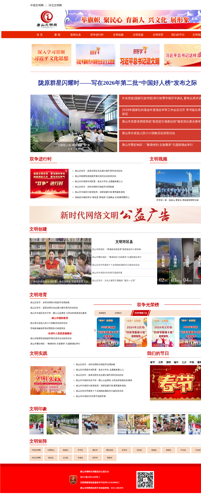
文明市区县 (124, 242)
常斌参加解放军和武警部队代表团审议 (47, 328)
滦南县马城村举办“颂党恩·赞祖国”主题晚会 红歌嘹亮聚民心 (102, 197)
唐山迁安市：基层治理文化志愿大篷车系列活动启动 (98, 171)
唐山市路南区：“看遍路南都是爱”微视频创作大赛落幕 (116, 249)
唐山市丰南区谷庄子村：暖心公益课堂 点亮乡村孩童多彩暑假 (58, 313)
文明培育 (38, 294)
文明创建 (38, 229)
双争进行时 (41, 158)
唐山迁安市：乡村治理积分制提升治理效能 (94, 187)
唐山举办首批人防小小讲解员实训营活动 (48, 323)
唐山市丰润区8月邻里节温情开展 (107, 272)
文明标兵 (118, 313)
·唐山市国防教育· (60, 318)
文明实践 (38, 353)
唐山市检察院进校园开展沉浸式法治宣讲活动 (95, 176)
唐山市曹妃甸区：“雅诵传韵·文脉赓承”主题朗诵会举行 (117, 257)
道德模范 (102, 313)
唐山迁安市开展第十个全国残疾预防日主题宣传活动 (115, 265)
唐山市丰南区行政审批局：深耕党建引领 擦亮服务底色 (100, 192)
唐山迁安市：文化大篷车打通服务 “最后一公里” (113, 280)
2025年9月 (157, 345)
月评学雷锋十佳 (140, 313)
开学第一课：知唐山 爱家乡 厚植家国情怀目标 (177, 200)
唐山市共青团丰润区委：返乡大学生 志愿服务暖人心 (99, 181)
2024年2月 (130, 345)
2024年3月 (102, 345)
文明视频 (158, 158)
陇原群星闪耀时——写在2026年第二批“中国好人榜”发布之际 (117, 83)
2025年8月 (185, 345)
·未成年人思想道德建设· (59, 333)
